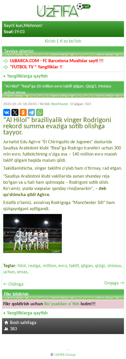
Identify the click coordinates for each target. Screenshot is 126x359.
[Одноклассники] (23, 112)
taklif (74, 266)
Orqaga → (114, 283)
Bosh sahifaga (23, 323)
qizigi (100, 266)
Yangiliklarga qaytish (27, 76)
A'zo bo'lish (70, 41)
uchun (9, 272)
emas (22, 272)
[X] (14, 112)
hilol (22, 266)
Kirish (50, 41)
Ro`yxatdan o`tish (61, 304)
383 (13, 329)
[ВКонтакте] (6, 112)
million (49, 266)
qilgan (87, 266)
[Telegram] (31, 112)
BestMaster (60, 104)
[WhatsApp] (39, 112)
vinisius (114, 266)
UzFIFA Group (65, 355)
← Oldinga (13, 284)
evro (62, 266)
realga (34, 266)
